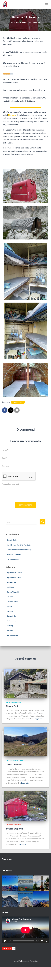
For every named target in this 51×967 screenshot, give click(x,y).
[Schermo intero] (46, 941)
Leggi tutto (38, 719)
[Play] (5, 941)
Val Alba (10, 630)
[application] (25, 930)
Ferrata (9, 606)
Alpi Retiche (11, 582)
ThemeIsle (34, 961)
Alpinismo (10, 587)
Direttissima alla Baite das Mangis (19, 550)
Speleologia (11, 616)
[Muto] (42, 941)
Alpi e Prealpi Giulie (14, 577)
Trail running (11, 621)
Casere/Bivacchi (17, 402)
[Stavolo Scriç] (25, 683)
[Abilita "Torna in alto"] (46, 962)
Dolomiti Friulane (13, 601)
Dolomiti (10, 597)
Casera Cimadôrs (13, 559)
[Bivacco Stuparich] (25, 806)
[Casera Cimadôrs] (25, 741)
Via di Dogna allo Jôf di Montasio (19, 545)
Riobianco (12, 115)
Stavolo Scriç (11, 540)
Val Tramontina (12, 635)
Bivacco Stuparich (15, 828)
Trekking (10, 626)
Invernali (10, 611)
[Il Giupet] (6, 4)
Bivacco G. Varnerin (14, 554)
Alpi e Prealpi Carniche (15, 573)
